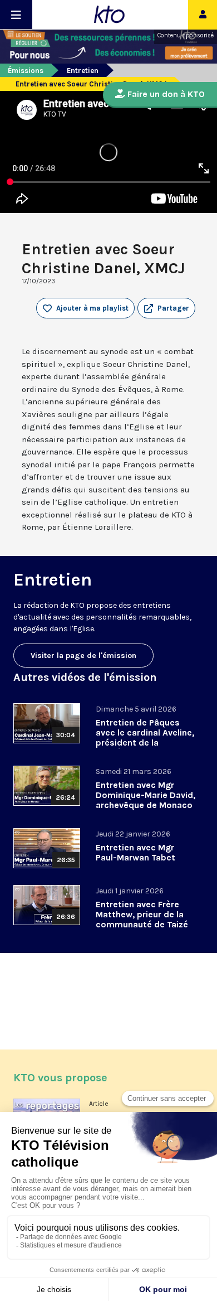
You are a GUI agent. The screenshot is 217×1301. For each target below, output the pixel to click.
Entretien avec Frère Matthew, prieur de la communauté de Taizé (142, 914)
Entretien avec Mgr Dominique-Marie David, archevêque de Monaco (145, 795)
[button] (166, 308)
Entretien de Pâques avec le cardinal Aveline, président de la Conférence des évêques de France (145, 742)
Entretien (82, 70)
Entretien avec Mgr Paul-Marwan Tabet (135, 852)
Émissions (25, 70)
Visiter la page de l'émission (83, 655)
